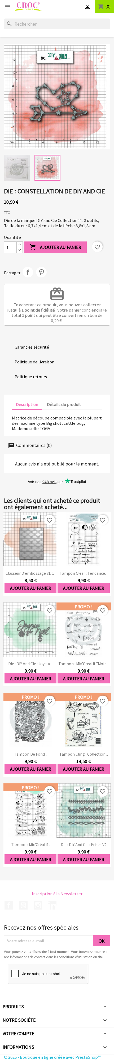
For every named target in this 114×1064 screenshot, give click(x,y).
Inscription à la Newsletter (57, 893)
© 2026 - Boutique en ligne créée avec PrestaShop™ (52, 1057)
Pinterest (41, 272)
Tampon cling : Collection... (83, 754)
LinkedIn (52, 905)
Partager (28, 272)
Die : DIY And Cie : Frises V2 (84, 844)
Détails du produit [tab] (64, 404)
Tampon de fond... (30, 754)
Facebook (9, 905)
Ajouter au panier (55, 247)
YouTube (23, 905)
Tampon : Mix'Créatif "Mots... (83, 663)
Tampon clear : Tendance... (83, 573)
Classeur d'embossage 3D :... (30, 573)
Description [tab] (27, 404)
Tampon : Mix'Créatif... (30, 844)
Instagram (38, 905)
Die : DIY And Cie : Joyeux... (30, 663)
